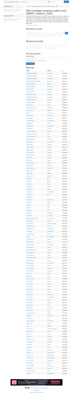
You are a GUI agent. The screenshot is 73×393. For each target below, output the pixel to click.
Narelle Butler (30, 123)
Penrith (48, 184)
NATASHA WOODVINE (32, 76)
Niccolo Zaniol (30, 239)
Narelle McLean (30, 126)
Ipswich (49, 189)
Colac (48, 347)
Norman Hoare (30, 357)
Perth (48, 205)
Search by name (30, 56)
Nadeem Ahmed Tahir (31, 107)
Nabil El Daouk (30, 105)
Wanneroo (49, 331)
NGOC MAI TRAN (31, 92)
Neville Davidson (30, 226)
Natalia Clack (30, 144)
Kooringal (49, 242)
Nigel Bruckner (30, 305)
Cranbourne (50, 339)
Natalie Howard (30, 149)
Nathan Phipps (30, 165)
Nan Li (28, 113)
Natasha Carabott (31, 155)
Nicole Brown (30, 281)
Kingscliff (49, 149)
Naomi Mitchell (30, 118)
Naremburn (49, 168)
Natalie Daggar (30, 147)
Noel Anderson (30, 342)
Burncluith (49, 147)
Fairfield (49, 157)
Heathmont (49, 249)
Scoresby (49, 89)
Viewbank (49, 221)
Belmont (49, 194)
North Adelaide (50, 142)
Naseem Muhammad (31, 136)
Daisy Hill (49, 344)
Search (66, 1)
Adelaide (49, 186)
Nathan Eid (29, 160)
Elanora (49, 292)
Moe (48, 210)
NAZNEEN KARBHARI (32, 78)
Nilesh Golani (30, 323)
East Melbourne (50, 373)
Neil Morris (29, 202)
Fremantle (49, 76)
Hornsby (49, 323)
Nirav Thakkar (30, 328)
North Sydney (50, 78)
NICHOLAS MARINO (31, 99)
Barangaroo (50, 97)
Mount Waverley (50, 297)
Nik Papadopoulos (31, 313)
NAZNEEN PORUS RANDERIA (33, 81)
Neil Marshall (29, 194)
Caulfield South (50, 120)
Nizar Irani (29, 336)
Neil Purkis (29, 207)
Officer (48, 134)
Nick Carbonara (30, 268)
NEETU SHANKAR (31, 84)
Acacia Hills (49, 115)
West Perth (49, 81)
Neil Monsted (30, 199)
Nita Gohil (29, 334)
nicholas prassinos (31, 371)
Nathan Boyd (29, 157)
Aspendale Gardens (51, 223)
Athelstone (49, 176)
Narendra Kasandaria (31, 131)
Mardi (48, 178)
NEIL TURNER (30, 89)
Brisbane (49, 163)
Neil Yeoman (29, 215)
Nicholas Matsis (30, 252)
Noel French (29, 350)
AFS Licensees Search (13, 2)
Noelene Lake (30, 355)
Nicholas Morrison (31, 255)
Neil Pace (29, 205)
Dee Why (49, 144)
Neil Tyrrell (29, 210)
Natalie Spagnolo (30, 152)
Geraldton (49, 342)
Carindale (49, 173)
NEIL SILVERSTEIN (31, 86)
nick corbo (29, 373)
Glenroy (49, 160)
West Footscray (50, 218)
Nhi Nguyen (29, 231)
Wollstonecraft (50, 231)
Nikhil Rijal (29, 315)
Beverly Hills (50, 321)
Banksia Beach (50, 355)
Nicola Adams (30, 276)
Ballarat (49, 289)
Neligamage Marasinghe (32, 218)
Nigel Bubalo (29, 307)
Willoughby (49, 94)
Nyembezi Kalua (30, 365)
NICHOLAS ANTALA (31, 94)
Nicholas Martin (30, 247)
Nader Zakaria (30, 110)
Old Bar (49, 284)
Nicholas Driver (30, 242)
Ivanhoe (49, 260)
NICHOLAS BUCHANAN (32, 97)
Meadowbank (50, 199)
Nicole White (29, 299)
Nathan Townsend (31, 168)
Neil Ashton (29, 178)
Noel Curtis (29, 347)
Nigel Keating (30, 310)
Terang (48, 305)
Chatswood (49, 268)
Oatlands (49, 84)
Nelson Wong (30, 221)
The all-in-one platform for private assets (39, 388)
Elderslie (49, 239)
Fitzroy (48, 371)
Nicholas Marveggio (31, 249)
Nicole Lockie (30, 292)
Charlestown (50, 213)
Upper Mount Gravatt (52, 328)
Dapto (48, 276)
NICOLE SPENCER (31, 102)
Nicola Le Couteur (31, 278)
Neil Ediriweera (30, 186)
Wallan (48, 170)
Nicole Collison (30, 284)
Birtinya (49, 181)
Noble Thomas (30, 339)
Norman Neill (29, 363)
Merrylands (49, 107)
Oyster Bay (49, 286)
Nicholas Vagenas (31, 265)
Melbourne (49, 110)
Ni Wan (28, 236)
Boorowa (49, 368)
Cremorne (49, 152)
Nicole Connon (30, 286)
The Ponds (49, 315)
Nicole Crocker (30, 289)
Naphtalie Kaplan (30, 120)
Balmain (49, 123)
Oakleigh (49, 302)
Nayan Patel (29, 173)
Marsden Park (50, 86)
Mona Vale (49, 307)
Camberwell (50, 360)
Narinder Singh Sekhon (32, 134)
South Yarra (50, 294)
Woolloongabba (50, 357)
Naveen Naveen (30, 170)
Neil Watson (29, 213)
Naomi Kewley (30, 115)
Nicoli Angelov (30, 302)
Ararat (48, 310)
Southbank (49, 215)
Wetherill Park (50, 263)
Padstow (49, 326)
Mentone (49, 102)
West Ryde (49, 139)
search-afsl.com (39, 392)
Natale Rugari (30, 142)
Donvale (49, 281)
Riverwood (49, 350)
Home (28, 6)
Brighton (49, 247)
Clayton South (50, 113)
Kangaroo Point (50, 352)
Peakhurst (49, 165)
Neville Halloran (30, 228)
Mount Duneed (50, 244)
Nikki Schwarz (30, 318)
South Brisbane (50, 228)
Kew (48, 318)
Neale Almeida (30, 176)
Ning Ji (28, 326)
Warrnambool (50, 126)
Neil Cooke (29, 181)
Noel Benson (29, 344)
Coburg (49, 105)
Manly (48, 207)
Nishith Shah (29, 331)
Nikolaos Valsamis (31, 321)
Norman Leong (30, 360)
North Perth (49, 271)
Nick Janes (29, 273)
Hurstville (49, 257)
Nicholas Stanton (30, 260)
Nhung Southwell (30, 234)
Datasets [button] (24, 1)
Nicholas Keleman (31, 244)
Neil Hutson (29, 192)
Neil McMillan (30, 197)
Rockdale (49, 336)
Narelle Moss (30, 128)
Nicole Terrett (30, 297)
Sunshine (49, 99)
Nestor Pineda (30, 223)
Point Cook (49, 155)
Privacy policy (36, 390)
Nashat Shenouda (31, 139)
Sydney (49, 265)
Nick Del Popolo (30, 271)
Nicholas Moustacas (31, 257)
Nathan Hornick (30, 163)
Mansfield (49, 128)
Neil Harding (29, 189)
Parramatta (49, 73)
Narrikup (49, 226)
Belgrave (49, 255)
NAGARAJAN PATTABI (32, 73)
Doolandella (50, 92)
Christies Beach (50, 192)
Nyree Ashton (30, 368)
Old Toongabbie (50, 236)
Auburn (48, 136)
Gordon (49, 278)
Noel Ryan (29, 352)
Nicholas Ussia (30, 263)
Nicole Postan (30, 294)
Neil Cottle (29, 184)
